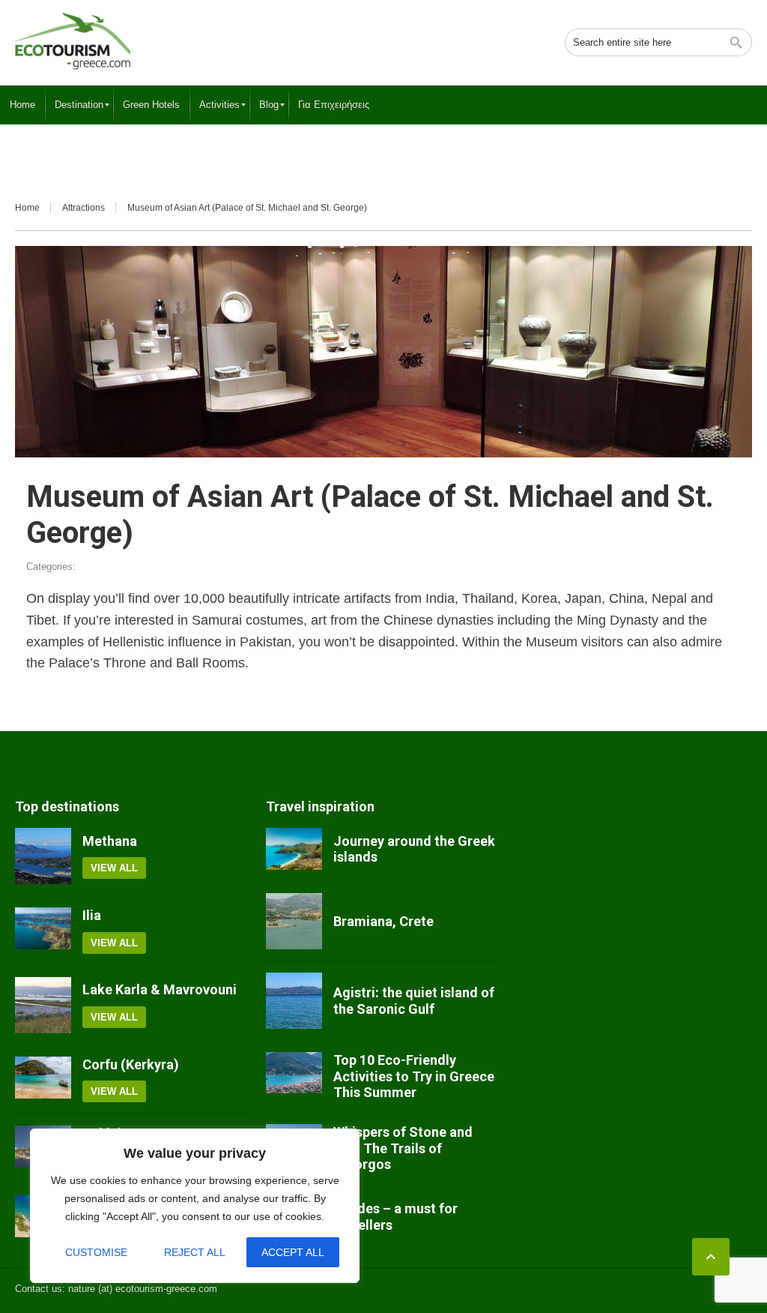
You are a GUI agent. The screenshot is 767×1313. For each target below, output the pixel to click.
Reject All (194, 1252)
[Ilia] (43, 930)
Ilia (91, 915)
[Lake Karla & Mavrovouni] (43, 1005)
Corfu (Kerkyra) (130, 1064)
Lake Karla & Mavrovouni (159, 989)
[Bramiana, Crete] (294, 921)
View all (114, 868)
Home (27, 207)
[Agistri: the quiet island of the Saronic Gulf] (294, 1001)
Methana (109, 841)
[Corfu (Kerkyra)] (43, 1080)
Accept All (292, 1252)
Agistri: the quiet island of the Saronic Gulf (413, 1001)
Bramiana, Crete (383, 921)
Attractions (83, 207)
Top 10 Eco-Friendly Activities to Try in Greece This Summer (413, 1076)
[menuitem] (22, 104)
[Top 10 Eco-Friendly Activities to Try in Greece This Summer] (294, 1076)
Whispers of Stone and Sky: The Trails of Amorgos (403, 1148)
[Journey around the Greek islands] (294, 849)
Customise (96, 1252)
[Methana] (43, 856)
